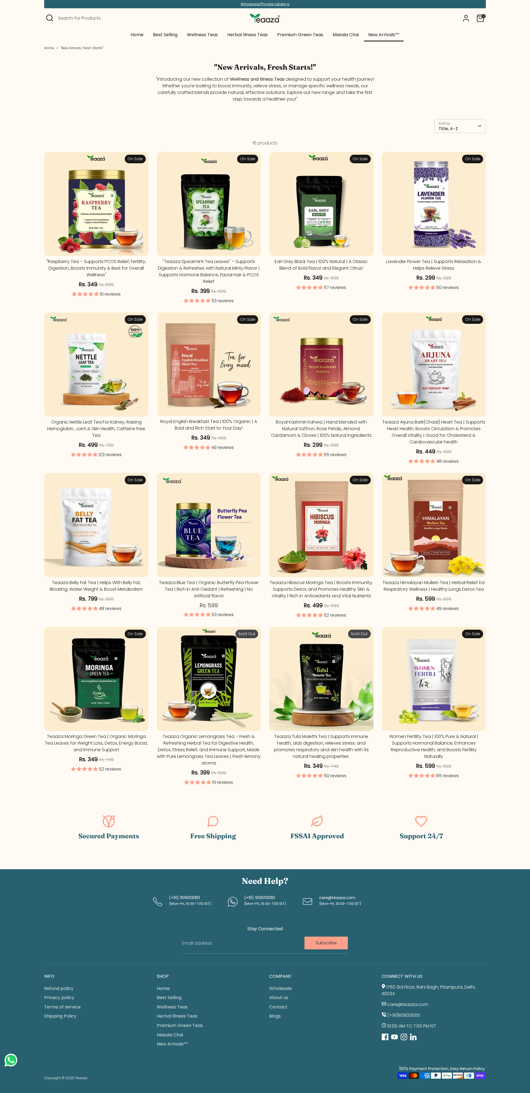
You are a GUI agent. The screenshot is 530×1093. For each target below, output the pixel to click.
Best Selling (165, 34)
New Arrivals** (383, 34)
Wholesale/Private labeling (265, 4)
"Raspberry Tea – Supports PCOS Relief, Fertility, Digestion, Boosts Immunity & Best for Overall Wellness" (96, 268)
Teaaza (81, 1078)
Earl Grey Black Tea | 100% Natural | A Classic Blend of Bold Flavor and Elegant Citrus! (321, 264)
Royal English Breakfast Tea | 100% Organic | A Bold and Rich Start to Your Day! (208, 424)
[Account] (465, 18)
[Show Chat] (12, 1060)
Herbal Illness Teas (247, 34)
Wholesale (280, 988)
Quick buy (96, 247)
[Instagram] (404, 1037)
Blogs (275, 1016)
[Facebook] (385, 1037)
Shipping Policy (60, 1016)
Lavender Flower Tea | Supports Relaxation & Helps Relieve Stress (433, 264)
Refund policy (58, 988)
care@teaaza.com (337, 897)
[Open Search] (49, 17)
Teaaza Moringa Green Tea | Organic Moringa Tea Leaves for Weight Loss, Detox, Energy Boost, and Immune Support (96, 743)
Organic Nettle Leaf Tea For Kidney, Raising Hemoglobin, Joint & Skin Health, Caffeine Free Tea (96, 428)
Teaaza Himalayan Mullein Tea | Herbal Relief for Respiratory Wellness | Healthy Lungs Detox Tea (434, 585)
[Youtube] (394, 1037)
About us (278, 997)
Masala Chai (346, 34)
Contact (278, 1007)
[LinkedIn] (413, 1037)
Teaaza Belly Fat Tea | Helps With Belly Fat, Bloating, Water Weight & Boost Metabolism (96, 585)
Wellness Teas (202, 34)
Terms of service (62, 1007)
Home (137, 34)
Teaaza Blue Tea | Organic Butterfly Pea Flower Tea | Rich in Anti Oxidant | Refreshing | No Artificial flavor (209, 589)
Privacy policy (59, 997)
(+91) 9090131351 (184, 897)
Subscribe (326, 943)
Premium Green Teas (300, 34)
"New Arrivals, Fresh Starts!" (82, 48)
